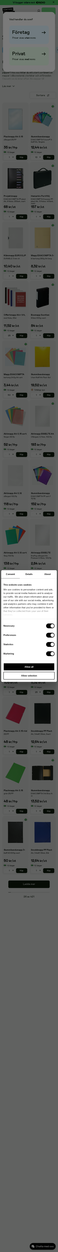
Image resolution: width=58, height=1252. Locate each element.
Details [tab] (29, 574)
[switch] (50, 635)
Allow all (29, 667)
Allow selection (29, 675)
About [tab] (47, 574)
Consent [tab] (10, 574)
